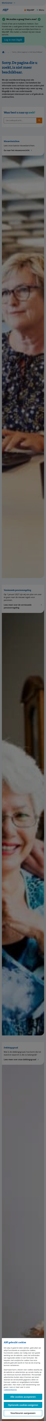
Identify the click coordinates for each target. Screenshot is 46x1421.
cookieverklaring (10, 1389)
